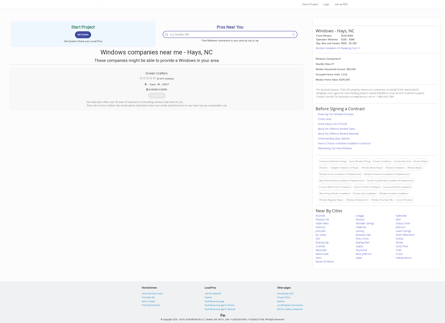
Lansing (360, 231)
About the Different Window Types (336, 128)
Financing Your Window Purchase (336, 114)
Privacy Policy (283, 297)
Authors (281, 301)
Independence (404, 257)
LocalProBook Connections (290, 305)
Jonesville (321, 231)
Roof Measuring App (214, 301)
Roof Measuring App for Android (220, 309)
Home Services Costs (152, 293)
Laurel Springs (403, 231)
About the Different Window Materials (338, 133)
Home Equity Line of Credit (332, 124)
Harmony (320, 227)
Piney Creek (362, 238)
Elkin (398, 219)
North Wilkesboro (405, 234)
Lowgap (360, 215)
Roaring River (363, 242)
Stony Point (402, 246)
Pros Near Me (148, 297)
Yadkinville (401, 215)
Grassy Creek (403, 223)
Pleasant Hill (322, 219)
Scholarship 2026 (285, 293)
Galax (359, 257)
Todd (398, 250)
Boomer (360, 219)
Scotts (399, 254)
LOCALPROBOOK (116, 4)
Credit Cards (324, 119)
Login (326, 4)
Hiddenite (361, 227)
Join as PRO (341, 4)
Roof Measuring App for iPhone (219, 305)
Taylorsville (321, 250)
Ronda (399, 242)
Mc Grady (321, 234)
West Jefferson (364, 254)
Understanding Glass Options (334, 138)
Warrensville (322, 254)
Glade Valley (322, 223)
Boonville (320, 215)
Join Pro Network (213, 293)
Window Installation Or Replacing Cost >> (338, 48)
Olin (318, 238)
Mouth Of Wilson (325, 261)
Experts (208, 297)
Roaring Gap (322, 242)
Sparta (359, 246)
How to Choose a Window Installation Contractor (344, 143)
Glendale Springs (365, 223)
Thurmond (361, 250)
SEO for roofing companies (290, 309)
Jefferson (400, 227)
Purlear (399, 238)
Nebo (319, 257)
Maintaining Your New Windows (335, 148)
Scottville (320, 246)
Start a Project (310, 4)
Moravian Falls (363, 234)
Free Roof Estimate (151, 305)
